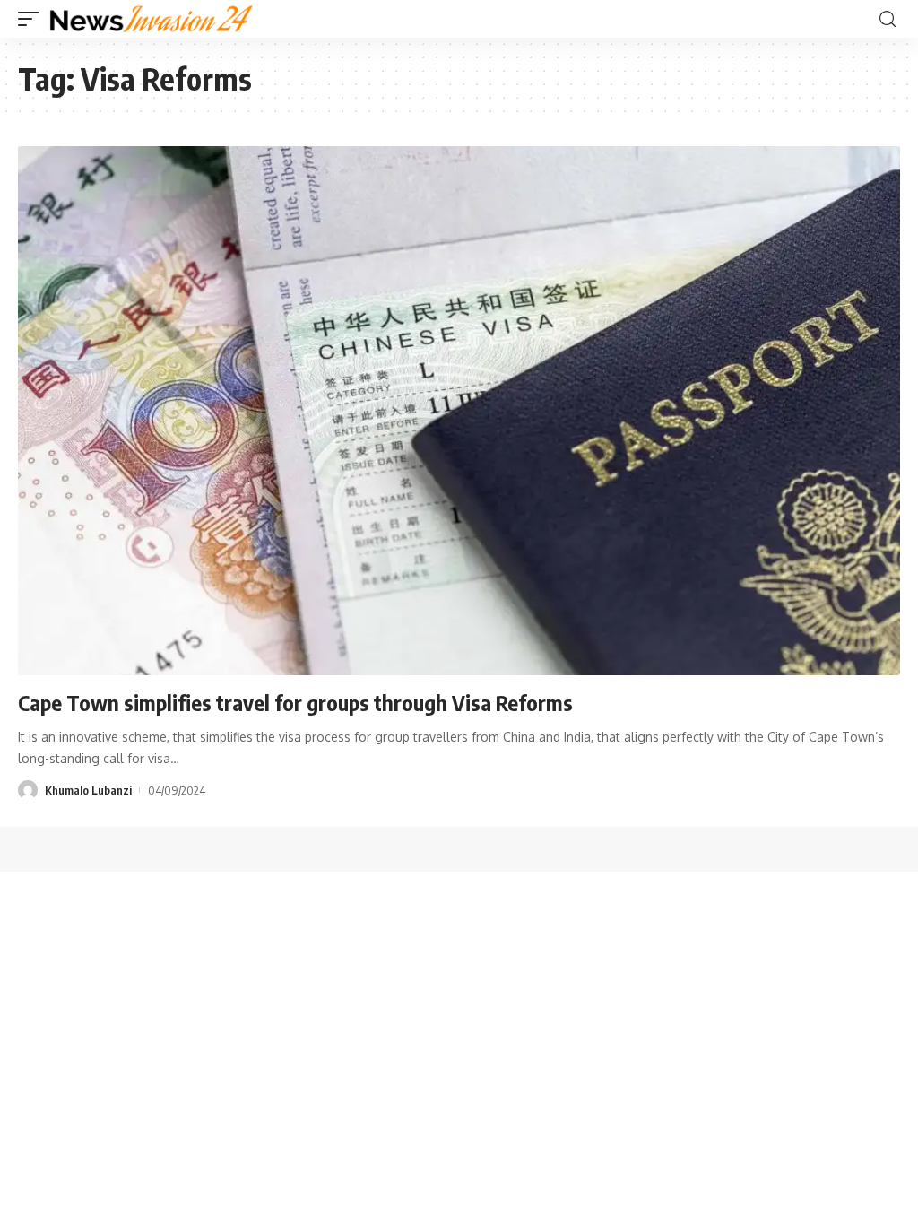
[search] (887, 19)
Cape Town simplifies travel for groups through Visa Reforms (295, 702)
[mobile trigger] (33, 19)
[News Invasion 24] (151, 19)
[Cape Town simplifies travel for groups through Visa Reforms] (459, 410)
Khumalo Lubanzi (88, 790)
